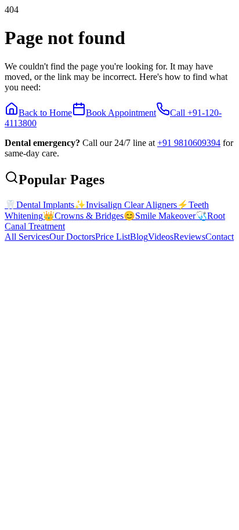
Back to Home (45, 113)
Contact (219, 237)
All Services (27, 237)
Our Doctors (72, 237)
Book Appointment (121, 113)
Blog (139, 237)
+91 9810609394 (188, 143)
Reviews (189, 237)
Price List (112, 237)
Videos (160, 237)
